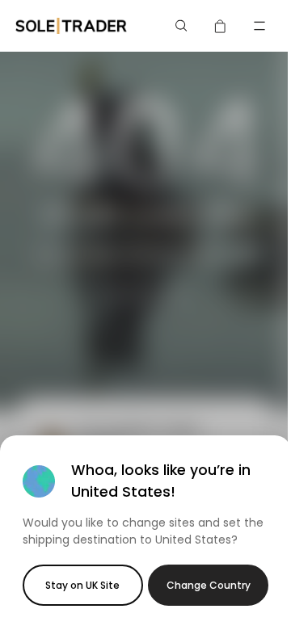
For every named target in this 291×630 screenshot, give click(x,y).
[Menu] (259, 26)
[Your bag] (221, 26)
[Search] (182, 26)
